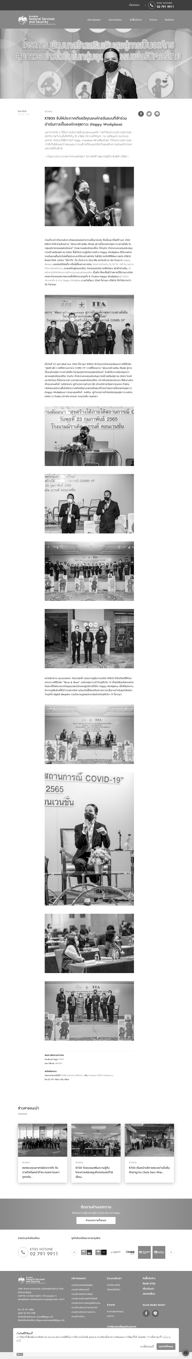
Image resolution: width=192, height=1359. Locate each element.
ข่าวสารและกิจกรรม (115, 1311)
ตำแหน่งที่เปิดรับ (113, 1289)
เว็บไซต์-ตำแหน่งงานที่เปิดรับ (72, 1075)
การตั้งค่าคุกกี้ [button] (147, 1346)
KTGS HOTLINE (164, 3)
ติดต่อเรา (169, 20)
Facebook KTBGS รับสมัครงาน (100, 1075)
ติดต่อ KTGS (149, 1284)
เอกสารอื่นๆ (149, 1294)
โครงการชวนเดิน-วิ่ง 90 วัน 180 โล (109, 264)
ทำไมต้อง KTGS (113, 1285)
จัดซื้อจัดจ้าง (136, 20)
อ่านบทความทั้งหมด (96, 1220)
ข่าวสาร (153, 20)
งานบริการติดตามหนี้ (80, 1289)
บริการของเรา (94, 20)
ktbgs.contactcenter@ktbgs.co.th (50, 1320)
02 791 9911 (165, 6)
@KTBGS (58, 1063)
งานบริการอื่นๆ (77, 1316)
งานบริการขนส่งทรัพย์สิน (82, 1285)
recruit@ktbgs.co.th (45, 1316)
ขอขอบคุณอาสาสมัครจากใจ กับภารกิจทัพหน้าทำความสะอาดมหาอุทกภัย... (40, 1172)
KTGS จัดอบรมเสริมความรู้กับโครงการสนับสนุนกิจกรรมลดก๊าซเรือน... (94, 1172)
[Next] (171, 1252)
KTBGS (61, 1059)
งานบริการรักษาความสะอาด (83, 1312)
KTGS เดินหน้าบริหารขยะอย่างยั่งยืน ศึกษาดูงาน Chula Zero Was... (149, 1170)
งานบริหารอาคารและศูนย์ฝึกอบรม (85, 1303)
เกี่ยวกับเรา (134, 5)
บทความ (110, 1316)
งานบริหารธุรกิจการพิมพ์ (81, 1294)
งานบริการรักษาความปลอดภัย (84, 1307)
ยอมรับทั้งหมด (166, 1346)
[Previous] (74, 1252)
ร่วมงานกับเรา (115, 20)
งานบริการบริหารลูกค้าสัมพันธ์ (84, 1298)
